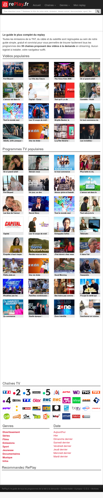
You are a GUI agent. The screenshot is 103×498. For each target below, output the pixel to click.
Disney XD (36, 416)
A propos (78, 488)
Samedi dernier (62, 442)
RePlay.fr (5, 488)
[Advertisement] (51, 23)
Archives (95, 488)
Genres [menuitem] (64, 5)
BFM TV (36, 408)
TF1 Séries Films (27, 400)
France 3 (26, 392)
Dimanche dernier (63, 439)
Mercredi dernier (62, 453)
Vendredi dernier (62, 446)
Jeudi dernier (60, 449)
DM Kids (46, 416)
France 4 (7, 400)
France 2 (16, 392)
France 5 (46, 392)
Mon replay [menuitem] (80, 5)
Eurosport (86, 408)
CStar (16, 400)
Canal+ (36, 392)
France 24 (66, 408)
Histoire (86, 416)
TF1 (7, 392)
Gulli (7, 416)
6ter (37, 400)
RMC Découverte (47, 400)
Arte (66, 392)
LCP (66, 416)
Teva (76, 400)
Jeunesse (8, 450)
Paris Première (86, 400)
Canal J (16, 416)
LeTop (56, 416)
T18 (96, 400)
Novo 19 (7, 408)
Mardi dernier (61, 456)
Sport (6, 446)
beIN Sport (76, 408)
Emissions (9, 443)
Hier (56, 435)
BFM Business (46, 408)
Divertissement (11, 432)
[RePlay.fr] (16, 4)
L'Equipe (96, 408)
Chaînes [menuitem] (49, 5)
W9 (76, 392)
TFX (96, 392)
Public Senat (76, 416)
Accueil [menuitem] (37, 5)
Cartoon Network (26, 416)
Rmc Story (56, 400)
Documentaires (11, 453)
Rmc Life (66, 400)
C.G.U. (87, 488)
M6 (56, 392)
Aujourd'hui (59, 432)
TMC (86, 392)
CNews (26, 408)
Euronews (56, 408)
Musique (7, 457)
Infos (5, 461)
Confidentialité (67, 488)
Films (6, 439)
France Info (16, 408)
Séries (6, 435)
